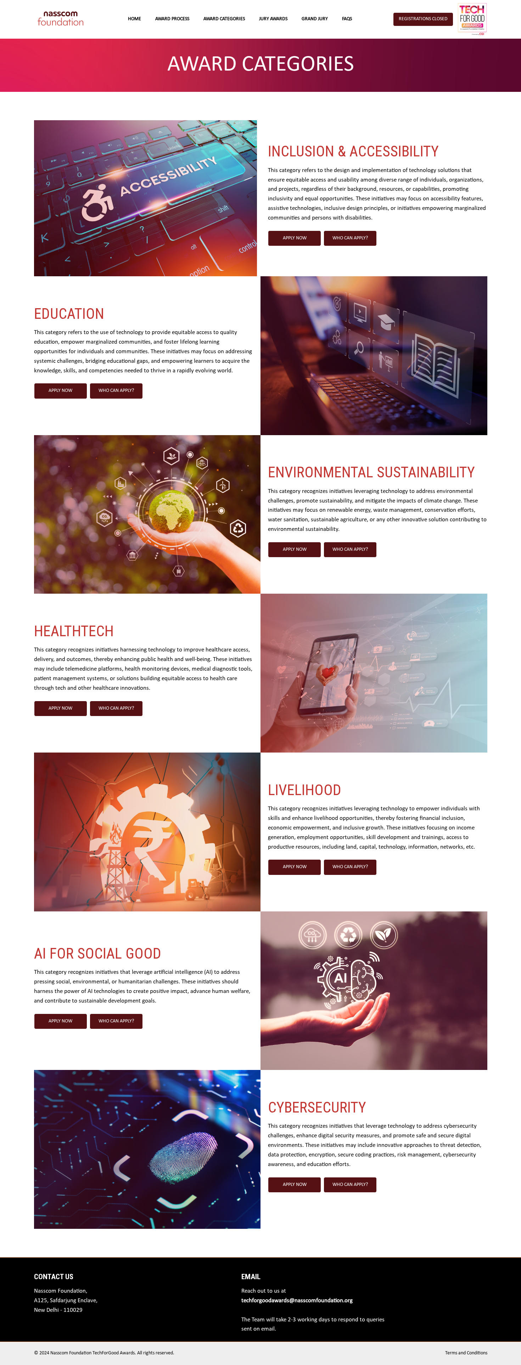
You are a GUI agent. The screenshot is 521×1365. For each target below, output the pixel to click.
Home (134, 19)
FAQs (347, 19)
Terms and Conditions (466, 1353)
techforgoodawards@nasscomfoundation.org (297, 1301)
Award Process (172, 19)
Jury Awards (273, 19)
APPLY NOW (295, 238)
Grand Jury (315, 19)
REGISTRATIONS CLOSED (423, 19)
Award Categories (224, 19)
